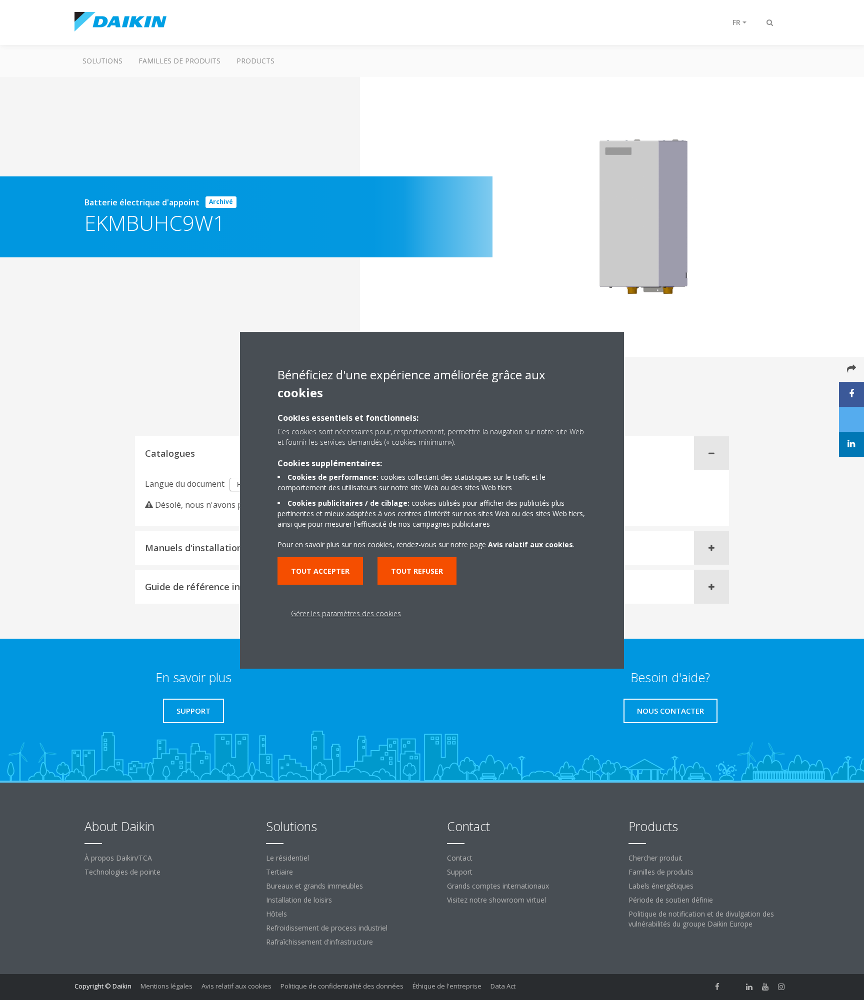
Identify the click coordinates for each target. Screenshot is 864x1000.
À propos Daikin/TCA (118, 858)
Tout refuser (417, 571)
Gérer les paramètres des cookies (346, 613)
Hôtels (276, 914)
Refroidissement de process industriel (327, 928)
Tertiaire (279, 872)
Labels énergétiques (661, 886)
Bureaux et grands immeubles (314, 886)
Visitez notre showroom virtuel (496, 900)
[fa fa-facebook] (718, 987)
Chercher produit (655, 858)
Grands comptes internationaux (498, 886)
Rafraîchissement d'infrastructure (319, 942)
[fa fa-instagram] (782, 987)
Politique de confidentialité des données (342, 986)
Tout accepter (320, 571)
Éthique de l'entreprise (447, 986)
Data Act (503, 986)
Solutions (102, 60)
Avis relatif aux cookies (237, 986)
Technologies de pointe (122, 872)
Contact (459, 858)
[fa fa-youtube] (766, 987)
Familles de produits (179, 60)
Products (255, 60)
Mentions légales (166, 986)
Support (459, 872)
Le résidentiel (287, 858)
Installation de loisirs (299, 900)
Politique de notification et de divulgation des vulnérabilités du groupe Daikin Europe (701, 919)
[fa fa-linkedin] (750, 987)
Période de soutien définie (670, 900)
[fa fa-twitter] (734, 987)
